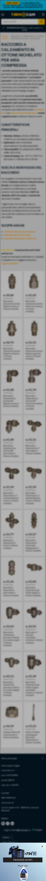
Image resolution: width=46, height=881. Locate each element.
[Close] (42, 846)
